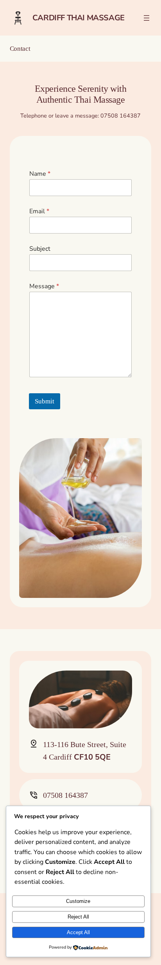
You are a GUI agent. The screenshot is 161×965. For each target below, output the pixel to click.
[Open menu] (146, 18)
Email (39, 211)
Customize (78, 901)
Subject (39, 249)
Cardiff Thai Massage (78, 17)
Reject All (78, 917)
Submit (44, 401)
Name (39, 174)
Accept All (78, 932)
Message (44, 286)
